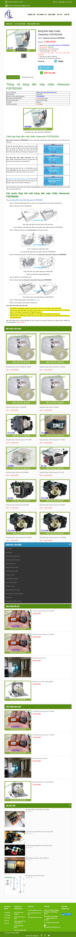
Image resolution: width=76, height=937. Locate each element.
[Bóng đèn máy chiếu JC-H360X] (50, 387)
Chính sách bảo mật (20, 930)
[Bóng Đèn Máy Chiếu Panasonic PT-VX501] (50, 427)
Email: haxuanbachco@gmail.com (19, 5)
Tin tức (59, 14)
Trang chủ (31, 14)
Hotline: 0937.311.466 (15, 2)
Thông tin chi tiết (13, 77)
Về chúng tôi (42, 14)
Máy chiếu (9, 548)
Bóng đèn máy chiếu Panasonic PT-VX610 (52, 505)
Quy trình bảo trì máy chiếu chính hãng (37, 809)
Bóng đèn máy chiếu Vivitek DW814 (42, 681)
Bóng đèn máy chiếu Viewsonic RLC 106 (52, 472)
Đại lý (55, 2)
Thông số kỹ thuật (27, 77)
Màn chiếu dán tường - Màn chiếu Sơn (37, 858)
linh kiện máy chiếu (12, 571)
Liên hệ (69, 2)
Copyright (6, 933)
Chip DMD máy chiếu (12, 578)
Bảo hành (9, 597)
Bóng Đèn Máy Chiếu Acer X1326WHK (17, 472)
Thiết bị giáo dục (11, 563)
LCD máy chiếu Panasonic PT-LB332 (43, 634)
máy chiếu (37, 300)
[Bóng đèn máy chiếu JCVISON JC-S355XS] (50, 346)
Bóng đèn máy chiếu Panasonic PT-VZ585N (53, 537)
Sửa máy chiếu (10, 586)
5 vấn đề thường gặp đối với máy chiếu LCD (39, 845)
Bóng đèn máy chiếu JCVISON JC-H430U (18, 367)
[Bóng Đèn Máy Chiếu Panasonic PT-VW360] (17, 427)
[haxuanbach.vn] (66, 914)
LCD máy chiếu (10, 575)
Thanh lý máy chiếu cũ (35, 910)
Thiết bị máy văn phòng (13, 560)
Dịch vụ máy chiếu (11, 582)
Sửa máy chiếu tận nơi (35, 917)
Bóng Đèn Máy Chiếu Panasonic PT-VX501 (52, 440)
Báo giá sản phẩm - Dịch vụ (14, 601)
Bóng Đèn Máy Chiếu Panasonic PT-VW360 (19, 440)
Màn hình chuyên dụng (13, 556)
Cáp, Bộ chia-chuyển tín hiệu (14, 593)
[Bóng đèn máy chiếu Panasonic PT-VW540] (17, 525)
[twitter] (48, 935)
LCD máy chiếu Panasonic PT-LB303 (43, 611)
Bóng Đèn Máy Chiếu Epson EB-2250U (17, 505)
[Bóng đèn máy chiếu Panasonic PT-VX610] (50, 492)
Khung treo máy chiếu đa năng (35, 875)
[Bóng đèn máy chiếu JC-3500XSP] (17, 387)
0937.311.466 (49, 73)
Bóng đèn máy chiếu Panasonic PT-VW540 (19, 537)
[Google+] (44, 935)
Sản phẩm (51, 14)
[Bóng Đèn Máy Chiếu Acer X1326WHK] (17, 459)
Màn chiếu (9, 552)
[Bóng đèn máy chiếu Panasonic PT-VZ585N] (50, 525)
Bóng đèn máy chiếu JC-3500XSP (16, 407)
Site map (62, 2)
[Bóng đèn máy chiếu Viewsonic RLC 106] (50, 459)
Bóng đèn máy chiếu (33, 24)
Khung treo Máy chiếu (13, 590)
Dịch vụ (6, 920)
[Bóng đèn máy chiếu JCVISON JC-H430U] (17, 346)
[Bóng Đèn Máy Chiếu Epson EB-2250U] (17, 492)
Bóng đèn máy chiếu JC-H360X (49, 407)
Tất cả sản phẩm (20, 24)
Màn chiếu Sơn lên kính (39, 658)
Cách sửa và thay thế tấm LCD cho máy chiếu (39, 831)
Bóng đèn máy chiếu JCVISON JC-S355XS (52, 367)
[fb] (40, 935)
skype (60, 61)
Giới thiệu (7, 915)
